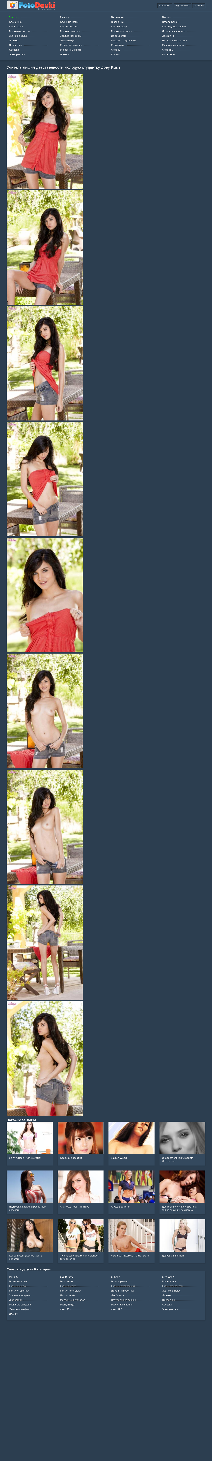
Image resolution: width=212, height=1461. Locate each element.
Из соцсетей (67, 1295)
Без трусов (66, 1277)
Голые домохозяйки (123, 1286)
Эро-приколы (170, 1309)
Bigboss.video (182, 6)
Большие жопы (18, 1282)
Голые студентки (19, 1291)
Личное (166, 1295)
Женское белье (171, 1291)
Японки (13, 1314)
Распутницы (67, 1305)
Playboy (13, 1277)
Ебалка (115, 55)
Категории (164, 6)
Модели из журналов (72, 1300)
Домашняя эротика (122, 1291)
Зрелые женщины (19, 1295)
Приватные (168, 1300)
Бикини (115, 1277)
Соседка (167, 1305)
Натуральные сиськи (123, 1300)
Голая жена (169, 1282)
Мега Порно (169, 55)
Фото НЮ (116, 1309)
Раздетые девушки (20, 1305)
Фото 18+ (65, 1309)
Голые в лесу (68, 1286)
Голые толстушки (70, 1291)
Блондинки (168, 1277)
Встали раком (119, 1282)
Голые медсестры (172, 1286)
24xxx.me (199, 6)
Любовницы (16, 1300)
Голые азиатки (17, 1286)
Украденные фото (19, 1309)
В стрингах (66, 1282)
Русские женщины (122, 1305)
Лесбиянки (117, 1295)
